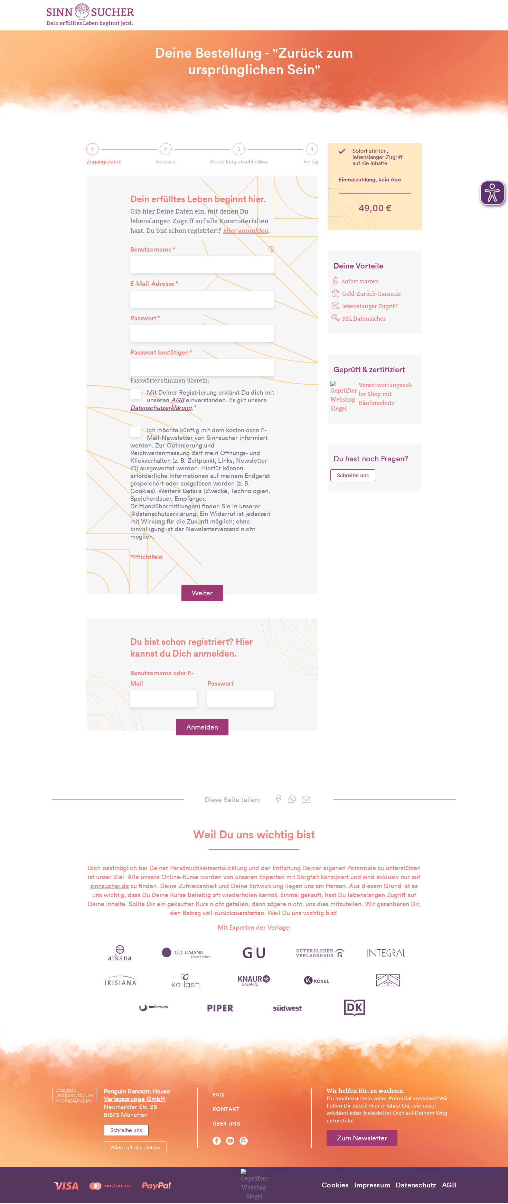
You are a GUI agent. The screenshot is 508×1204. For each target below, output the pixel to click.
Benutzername (151, 249)
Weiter (202, 593)
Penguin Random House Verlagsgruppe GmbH (137, 1095)
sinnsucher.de (109, 886)
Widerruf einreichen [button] (135, 1147)
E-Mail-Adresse (152, 284)
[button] (278, 801)
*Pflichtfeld (146, 557)
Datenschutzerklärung (160, 408)
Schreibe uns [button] (353, 475)
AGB (177, 400)
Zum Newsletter (362, 1138)
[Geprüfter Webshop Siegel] (343, 396)
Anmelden (202, 727)
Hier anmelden (245, 231)
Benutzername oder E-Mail (162, 678)
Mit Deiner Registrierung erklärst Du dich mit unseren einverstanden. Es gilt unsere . (202, 400)
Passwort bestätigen (159, 352)
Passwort (143, 318)
